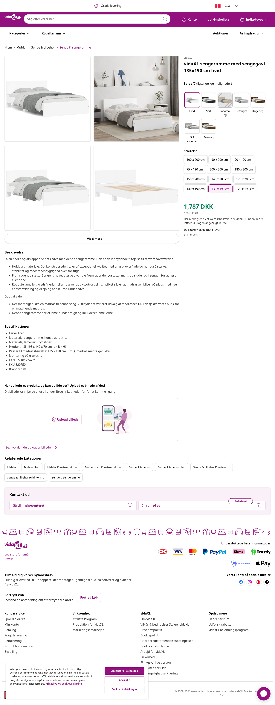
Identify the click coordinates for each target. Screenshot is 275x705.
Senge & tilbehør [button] (139, 467)
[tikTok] (267, 582)
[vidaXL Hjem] (12, 17)
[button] (192, 105)
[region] (77, 681)
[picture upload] (114, 419)
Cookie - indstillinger (154, 646)
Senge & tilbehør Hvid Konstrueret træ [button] (27, 477)
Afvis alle (124, 680)
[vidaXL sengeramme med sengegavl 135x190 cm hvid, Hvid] (47, 98)
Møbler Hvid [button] (31, 467)
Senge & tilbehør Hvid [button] (171, 467)
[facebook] (241, 582)
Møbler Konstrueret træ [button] (62, 467)
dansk (226, 6)
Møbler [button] (11, 467)
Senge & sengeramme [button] (66, 477)
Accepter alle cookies (124, 671)
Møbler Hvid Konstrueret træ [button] (103, 467)
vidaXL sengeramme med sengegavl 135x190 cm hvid (224, 67)
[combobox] (97, 19)
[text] (198, 207)
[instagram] (250, 582)
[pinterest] (258, 582)
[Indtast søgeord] (165, 19)
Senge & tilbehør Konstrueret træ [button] (213, 467)
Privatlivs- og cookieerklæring (64, 683)
